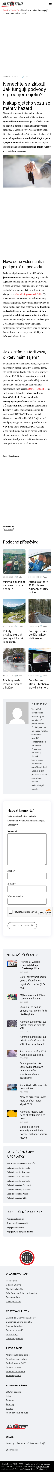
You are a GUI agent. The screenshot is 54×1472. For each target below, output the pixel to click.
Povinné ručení (13, 1297)
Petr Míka (6, 77)
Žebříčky (10, 1404)
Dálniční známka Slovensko (18, 1168)
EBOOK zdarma (13, 1392)
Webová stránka (15, 896)
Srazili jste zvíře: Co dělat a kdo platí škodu (38, 635)
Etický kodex (12, 1450)
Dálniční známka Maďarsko (18, 1181)
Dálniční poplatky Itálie (17, 1198)
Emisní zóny (12, 1334)
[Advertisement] (27, 44)
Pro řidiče (14, 10)
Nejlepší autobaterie (15, 1227)
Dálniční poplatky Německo (18, 1189)
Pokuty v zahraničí (14, 1330)
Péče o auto (11, 1280)
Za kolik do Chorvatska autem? (21, 1318)
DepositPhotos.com (38, 1469)
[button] (50, 4)
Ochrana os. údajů (36, 1443)
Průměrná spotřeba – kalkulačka (21, 1293)
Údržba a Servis (13, 1285)
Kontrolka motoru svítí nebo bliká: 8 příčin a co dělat (32, 1115)
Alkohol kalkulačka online (18, 1355)
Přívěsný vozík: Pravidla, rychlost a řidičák (13, 684)
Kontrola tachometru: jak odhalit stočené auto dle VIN (33, 1025)
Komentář (13, 831)
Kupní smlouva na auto (17, 1413)
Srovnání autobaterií (15, 1371)
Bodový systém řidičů (16, 1363)
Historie (9, 1408)
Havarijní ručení (13, 1301)
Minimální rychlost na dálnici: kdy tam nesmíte (14, 585)
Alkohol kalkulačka (14, 1289)
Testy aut (10, 1400)
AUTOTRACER (35, 389)
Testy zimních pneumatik (17, 1223)
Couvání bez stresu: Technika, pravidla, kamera (38, 684)
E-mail (12, 884)
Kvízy (8, 1396)
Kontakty (10, 1443)
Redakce (21, 1443)
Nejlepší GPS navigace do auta (20, 1232)
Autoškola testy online (16, 1359)
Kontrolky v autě (13, 1375)
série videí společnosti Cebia (28, 294)
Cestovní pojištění (14, 1338)
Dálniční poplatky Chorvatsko (19, 1185)
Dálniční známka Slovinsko (18, 1176)
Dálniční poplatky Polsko (17, 1194)
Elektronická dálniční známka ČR (21, 1163)
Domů (5, 10)
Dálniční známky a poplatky (19, 1322)
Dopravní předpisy (14, 1326)
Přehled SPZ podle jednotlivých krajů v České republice (30, 965)
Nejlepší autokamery (15, 1219)
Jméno (11, 871)
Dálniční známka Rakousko (18, 1172)
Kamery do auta (13, 1367)
